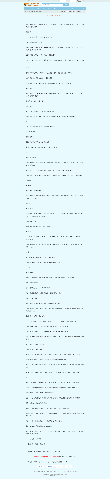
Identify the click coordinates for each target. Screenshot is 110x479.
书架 (83, 8)
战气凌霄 (47, 18)
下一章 (59, 466)
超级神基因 (64, 18)
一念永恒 (63, 471)
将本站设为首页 (27, 0)
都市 (43, 8)
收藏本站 (33, 0)
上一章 (40, 466)
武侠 (38, 8)
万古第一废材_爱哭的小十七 (47, 474)
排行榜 (72, 8)
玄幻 (32, 8)
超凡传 (76, 471)
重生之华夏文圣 (42, 18)
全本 (77, 8)
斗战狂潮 (47, 471)
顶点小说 (32, 4)
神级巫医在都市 (59, 18)
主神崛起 (68, 18)
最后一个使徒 (72, 471)
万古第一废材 (30, 11)
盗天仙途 (51, 18)
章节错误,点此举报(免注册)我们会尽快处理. (46, 457)
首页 (27, 8)
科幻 (60, 8)
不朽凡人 (59, 471)
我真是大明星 (55, 471)
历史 (49, 8)
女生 (66, 8)
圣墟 (75, 18)
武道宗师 (72, 18)
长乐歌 (54, 18)
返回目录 (50, 466)
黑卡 (38, 18)
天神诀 (51, 471)
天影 (44, 471)
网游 (55, 8)
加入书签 (68, 466)
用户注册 (84, 0)
